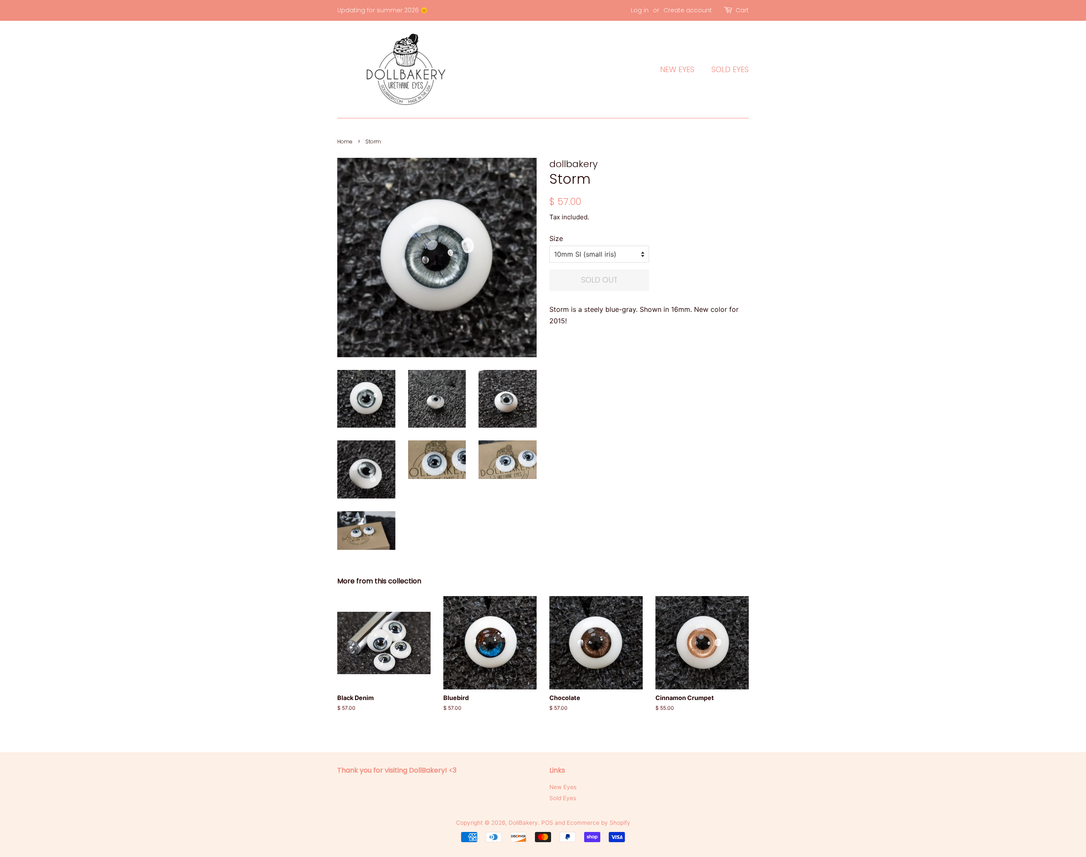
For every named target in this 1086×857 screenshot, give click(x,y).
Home (345, 141)
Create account (687, 10)
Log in (640, 10)
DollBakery (523, 822)
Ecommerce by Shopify (598, 822)
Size (556, 238)
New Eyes (677, 69)
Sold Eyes (730, 69)
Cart (742, 10)
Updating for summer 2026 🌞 (382, 10)
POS (547, 822)
